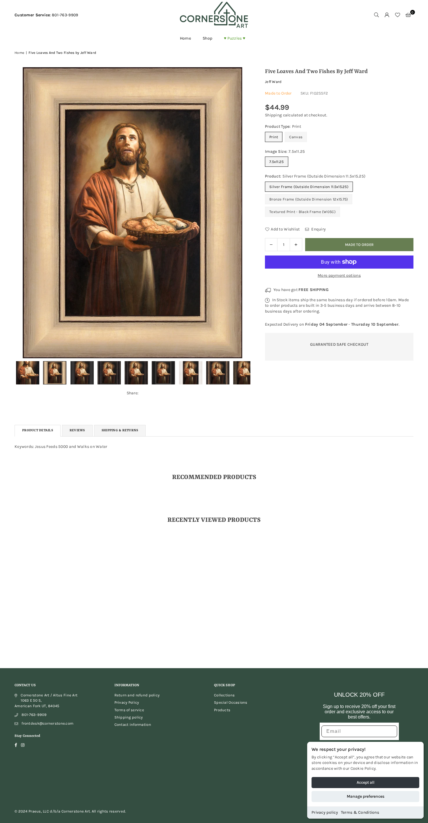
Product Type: (283, 126)
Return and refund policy (137, 695)
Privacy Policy (126, 702)
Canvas (296, 137)
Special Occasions (230, 702)
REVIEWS (77, 430)
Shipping (273, 115)
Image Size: (285, 151)
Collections (224, 695)
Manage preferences (365, 796)
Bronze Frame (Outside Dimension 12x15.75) (308, 199)
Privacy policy (325, 812)
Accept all (365, 782)
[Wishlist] (397, 15)
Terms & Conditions (360, 812)
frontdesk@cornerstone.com (47, 723)
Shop (207, 38)
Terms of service (129, 710)
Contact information (132, 724)
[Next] (242, 212)
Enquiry (318, 229)
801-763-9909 (34, 714)
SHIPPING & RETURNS (120, 430)
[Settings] (387, 15)
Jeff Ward (273, 81)
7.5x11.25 (276, 161)
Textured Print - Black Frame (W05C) (302, 212)
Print (273, 137)
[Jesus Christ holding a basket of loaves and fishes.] (27, 372)
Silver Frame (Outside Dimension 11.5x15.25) (309, 187)
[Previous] (22, 212)
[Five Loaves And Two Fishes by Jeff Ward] (54, 372)
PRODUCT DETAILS (37, 430)
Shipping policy (128, 717)
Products (222, 710)
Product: (315, 176)
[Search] (376, 15)
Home (185, 38)
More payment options (339, 275)
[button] (408, 15)
